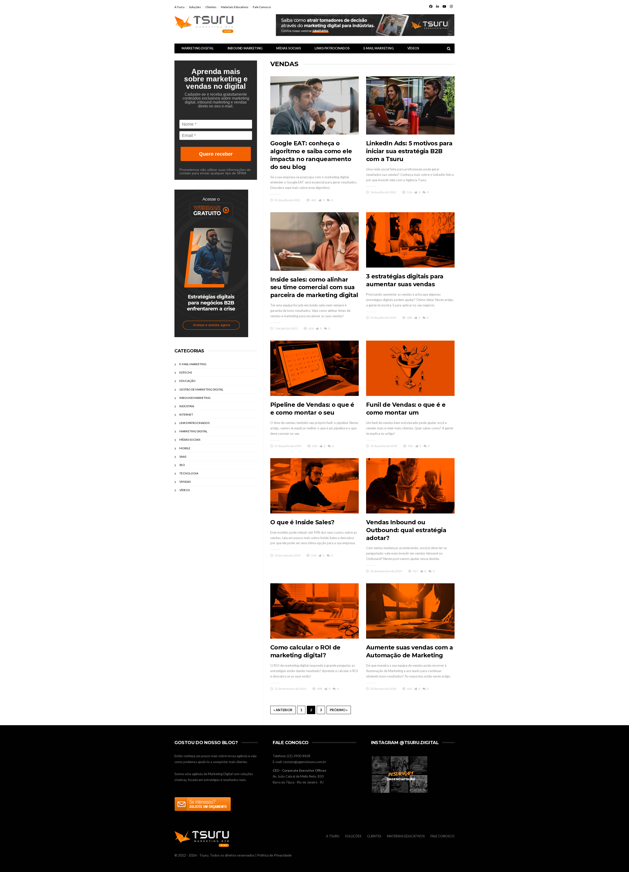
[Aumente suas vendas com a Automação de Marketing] (410, 611)
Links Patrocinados (331, 48)
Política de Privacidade (274, 855)
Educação (187, 381)
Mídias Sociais (288, 48)
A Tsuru (179, 7)
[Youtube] (444, 6)
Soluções (195, 7)
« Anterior (282, 710)
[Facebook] (430, 6)
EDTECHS (185, 372)
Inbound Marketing (245, 48)
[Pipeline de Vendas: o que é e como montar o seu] (314, 368)
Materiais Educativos (234, 7)
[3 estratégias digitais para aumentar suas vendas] (410, 240)
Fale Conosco (262, 7)
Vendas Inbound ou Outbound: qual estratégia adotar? (406, 530)
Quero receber (216, 154)
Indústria (186, 406)
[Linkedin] (437, 6)
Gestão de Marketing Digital (201, 389)
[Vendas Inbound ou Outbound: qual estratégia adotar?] (410, 485)
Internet (186, 414)
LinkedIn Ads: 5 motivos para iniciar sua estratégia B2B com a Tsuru (409, 151)
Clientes (210, 7)
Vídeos (413, 48)
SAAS (182, 456)
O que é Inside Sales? (302, 522)
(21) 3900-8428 (298, 756)
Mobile (184, 448)
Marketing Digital (198, 48)
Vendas (185, 481)
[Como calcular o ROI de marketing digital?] (314, 611)
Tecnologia (188, 473)
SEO (182, 465)
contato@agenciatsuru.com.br (304, 762)
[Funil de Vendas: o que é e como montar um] (410, 368)
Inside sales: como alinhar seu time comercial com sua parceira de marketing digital (314, 287)
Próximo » (339, 710)
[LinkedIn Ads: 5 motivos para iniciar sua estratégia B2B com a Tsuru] (410, 105)
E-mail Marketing (378, 48)
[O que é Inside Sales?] (314, 485)
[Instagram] (451, 6)
